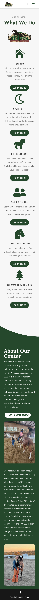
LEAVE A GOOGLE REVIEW (18, 415)
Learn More (19, 87)
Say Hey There (24, 597)
